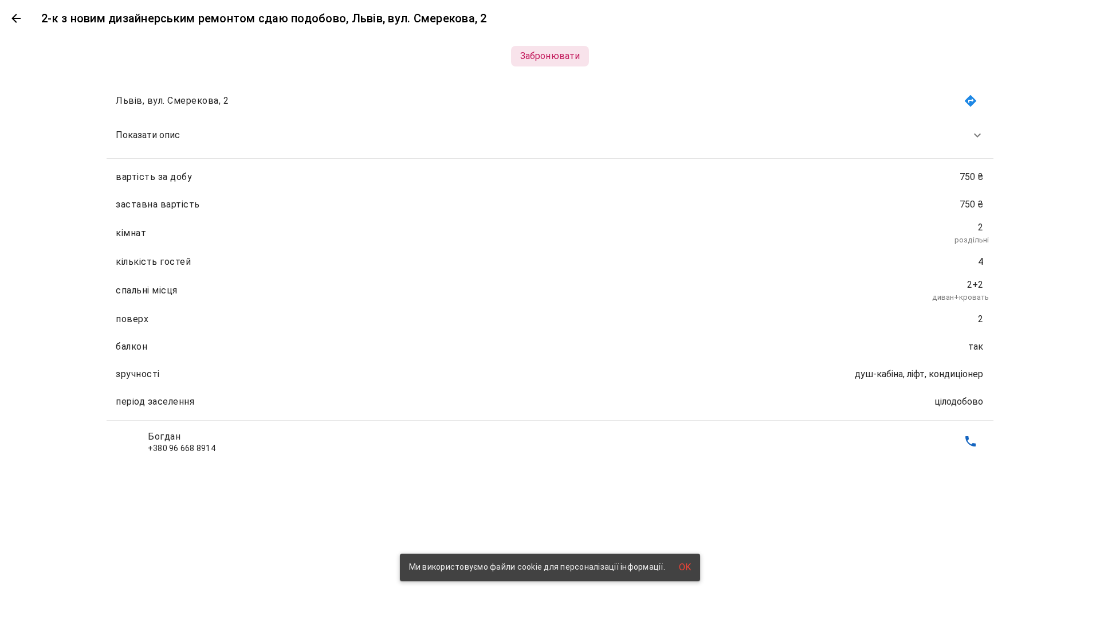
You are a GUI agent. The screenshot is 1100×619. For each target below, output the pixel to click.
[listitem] (550, 135)
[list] (550, 271)
